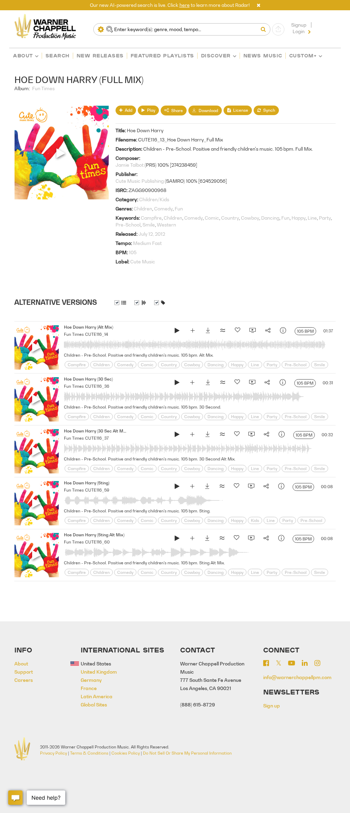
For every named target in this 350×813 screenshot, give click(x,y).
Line (312, 218)
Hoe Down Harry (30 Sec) (88, 379)
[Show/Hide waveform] (140, 302)
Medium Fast (147, 243)
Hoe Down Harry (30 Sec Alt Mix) (96, 430)
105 (132, 252)
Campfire (151, 218)
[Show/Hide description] (120, 302)
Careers (23, 680)
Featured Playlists (162, 55)
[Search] (264, 29)
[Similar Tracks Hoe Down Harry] (222, 331)
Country (230, 218)
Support (23, 672)
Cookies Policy (125, 753)
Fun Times (43, 88)
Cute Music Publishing (140, 181)
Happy (299, 218)
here (184, 5)
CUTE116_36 (97, 386)
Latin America (96, 696)
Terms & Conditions (89, 753)
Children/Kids (154, 199)
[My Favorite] (237, 331)
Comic (212, 218)
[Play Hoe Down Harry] (177, 331)
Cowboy (250, 218)
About (23, 55)
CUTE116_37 (97, 438)
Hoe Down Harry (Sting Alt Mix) (94, 534)
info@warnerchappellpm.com (297, 677)
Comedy (163, 208)
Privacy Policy (53, 753)
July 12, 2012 (151, 234)
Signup (298, 25)
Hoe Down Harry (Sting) (86, 482)
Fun (179, 208)
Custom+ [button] (303, 55)
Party (325, 218)
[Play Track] (36, 347)
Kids (255, 520)
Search (57, 55)
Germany (91, 680)
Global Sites (94, 704)
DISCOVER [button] (216, 55)
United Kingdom (99, 672)
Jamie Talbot (130, 165)
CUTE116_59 (97, 490)
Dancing (270, 218)
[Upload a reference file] (278, 29)
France (89, 688)
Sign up (271, 705)
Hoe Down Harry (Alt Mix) (88, 327)
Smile (149, 225)
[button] (258, 5)
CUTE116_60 (97, 542)
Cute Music (142, 261)
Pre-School (128, 225)
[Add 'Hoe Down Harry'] (192, 331)
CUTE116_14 (96, 334)
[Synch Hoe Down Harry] (252, 331)
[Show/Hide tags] (159, 302)
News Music (262, 55)
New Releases (100, 55)
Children (143, 208)
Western (166, 225)
